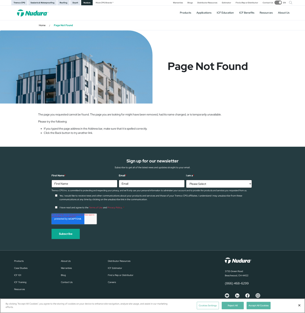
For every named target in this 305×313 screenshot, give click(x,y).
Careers (112, 282)
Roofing (63, 2)
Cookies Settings (208, 305)
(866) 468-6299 (237, 283)
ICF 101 (17, 275)
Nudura (86, 2)
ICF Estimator (115, 268)
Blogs (190, 3)
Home (42, 25)
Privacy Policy (114, 207)
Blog (63, 275)
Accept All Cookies (259, 305)
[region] (152, 306)
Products (185, 12)
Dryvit (75, 2)
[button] (291, 2)
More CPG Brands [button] (104, 2)
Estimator (226, 3)
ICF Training (20, 282)
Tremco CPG (19, 2)
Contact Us (268, 3)
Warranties (178, 3)
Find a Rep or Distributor (247, 3)
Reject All (233, 305)
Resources (266, 12)
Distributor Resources (207, 3)
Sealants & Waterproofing (42, 2)
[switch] (280, 3)
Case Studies (21, 268)
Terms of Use (96, 207)
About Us (283, 12)
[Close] (299, 305)
